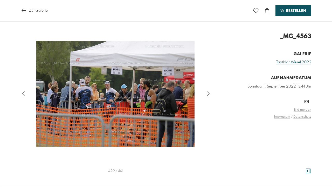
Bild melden (302, 109)
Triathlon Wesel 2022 (293, 62)
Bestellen (295, 11)
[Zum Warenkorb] (267, 10)
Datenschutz (302, 116)
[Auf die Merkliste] (256, 10)
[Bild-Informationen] (308, 171)
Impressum (282, 116)
